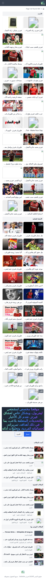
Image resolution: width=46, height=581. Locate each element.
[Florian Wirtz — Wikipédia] (38, 533)
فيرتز (30, 451)
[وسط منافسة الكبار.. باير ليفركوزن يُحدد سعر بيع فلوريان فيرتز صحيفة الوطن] (38, 449)
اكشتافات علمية (21, 473)
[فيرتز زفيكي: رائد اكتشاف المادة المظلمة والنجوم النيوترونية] (38, 471)
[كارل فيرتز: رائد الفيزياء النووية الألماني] (38, 478)
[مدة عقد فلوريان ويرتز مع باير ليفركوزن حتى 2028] (38, 540)
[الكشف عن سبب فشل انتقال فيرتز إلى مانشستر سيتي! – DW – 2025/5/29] (38, 563)
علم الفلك (29, 473)
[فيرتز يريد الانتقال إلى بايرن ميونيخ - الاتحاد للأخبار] (38, 555)
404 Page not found (33, 9)
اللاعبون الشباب (14, 542)
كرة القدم (29, 542)
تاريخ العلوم (15, 480)
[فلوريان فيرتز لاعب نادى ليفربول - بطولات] (38, 548)
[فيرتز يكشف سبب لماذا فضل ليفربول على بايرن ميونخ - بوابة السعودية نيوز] (38, 463)
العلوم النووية (23, 480)
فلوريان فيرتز (28, 535)
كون (14, 473)
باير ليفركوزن (22, 542)
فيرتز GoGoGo (24, 576)
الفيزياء (30, 480)
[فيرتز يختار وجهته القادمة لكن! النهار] (38, 456)
